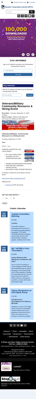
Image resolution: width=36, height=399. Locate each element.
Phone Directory (29, 334)
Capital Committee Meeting (20, 215)
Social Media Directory (33, 15)
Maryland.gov (17, 334)
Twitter (18, 15)
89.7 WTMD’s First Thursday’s (20, 249)
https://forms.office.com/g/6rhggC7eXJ (13, 178)
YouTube (29, 15)
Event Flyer (9, 185)
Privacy (14, 331)
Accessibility (23, 331)
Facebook (22, 15)
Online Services (25, 336)
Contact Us (6, 331)
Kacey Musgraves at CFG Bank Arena (21, 291)
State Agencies (13, 336)
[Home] (3, 7)
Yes (6, 198)
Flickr (25, 15)
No (14, 198)
